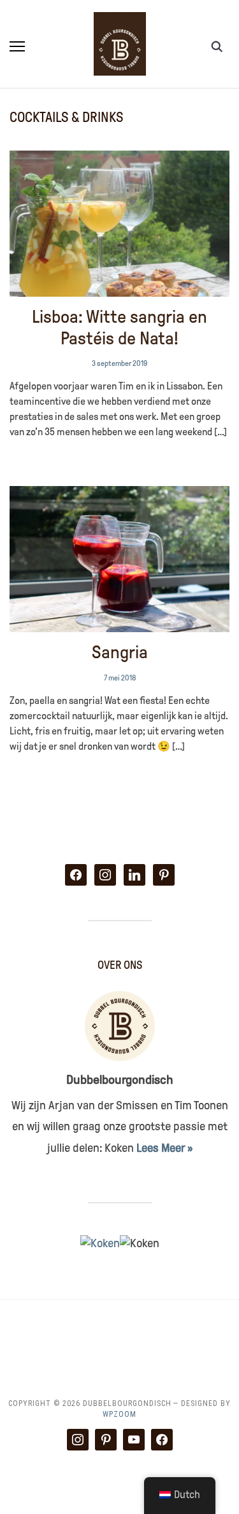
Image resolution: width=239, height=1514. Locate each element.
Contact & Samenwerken (105, 1332)
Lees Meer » (164, 1147)
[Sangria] (119, 493)
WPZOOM (119, 1414)
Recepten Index (120, 1347)
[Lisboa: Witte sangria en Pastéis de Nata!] (119, 158)
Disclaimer (205, 1332)
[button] (17, 46)
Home (20, 1332)
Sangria (120, 652)
